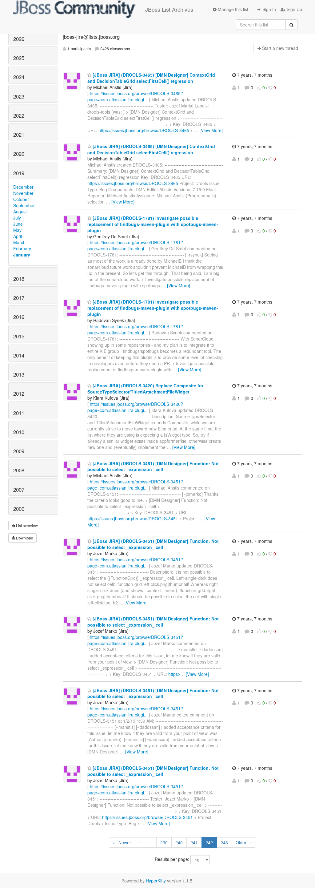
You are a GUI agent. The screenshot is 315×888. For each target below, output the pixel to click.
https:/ (174, 674)
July (17, 218)
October (21, 199)
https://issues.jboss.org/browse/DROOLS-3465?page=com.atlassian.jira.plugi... (135, 96)
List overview (26, 525)
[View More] (211, 130)
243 (224, 842)
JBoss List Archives (169, 9)
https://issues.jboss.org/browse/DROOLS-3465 (143, 130)
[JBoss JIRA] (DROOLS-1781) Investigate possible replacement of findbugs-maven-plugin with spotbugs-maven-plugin (152, 224)
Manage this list (232, 9)
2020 (18, 153)
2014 (18, 355)
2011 (18, 413)
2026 (18, 38)
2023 (18, 96)
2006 (18, 508)
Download (24, 537)
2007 (18, 489)
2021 (18, 134)
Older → (244, 842)
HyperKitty (156, 881)
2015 (18, 336)
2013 (18, 374)
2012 (18, 393)
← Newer (122, 842)
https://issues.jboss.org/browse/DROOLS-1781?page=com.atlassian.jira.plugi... (135, 245)
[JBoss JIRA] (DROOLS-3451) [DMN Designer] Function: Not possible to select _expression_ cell (153, 466)
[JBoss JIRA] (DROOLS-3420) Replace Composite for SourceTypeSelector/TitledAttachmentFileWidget (145, 388)
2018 (18, 278)
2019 (18, 173)
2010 (18, 432)
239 (164, 842)
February (22, 248)
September (24, 205)
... (151, 842)
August (20, 211)
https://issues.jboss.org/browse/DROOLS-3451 (132, 518)
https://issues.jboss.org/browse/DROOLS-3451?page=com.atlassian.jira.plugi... (135, 484)
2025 (18, 58)
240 (179, 842)
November (23, 193)
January (21, 255)
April (17, 236)
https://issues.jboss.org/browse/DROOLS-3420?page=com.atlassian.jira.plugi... (135, 407)
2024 (18, 77)
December (23, 187)
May (17, 230)
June (18, 224)
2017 (18, 297)
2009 (18, 451)
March (19, 242)
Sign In (268, 9)
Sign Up (293, 9)
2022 (18, 115)
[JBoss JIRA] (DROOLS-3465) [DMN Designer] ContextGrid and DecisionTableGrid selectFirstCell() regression (151, 78)
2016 (18, 317)
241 (194, 842)
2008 (18, 470)
